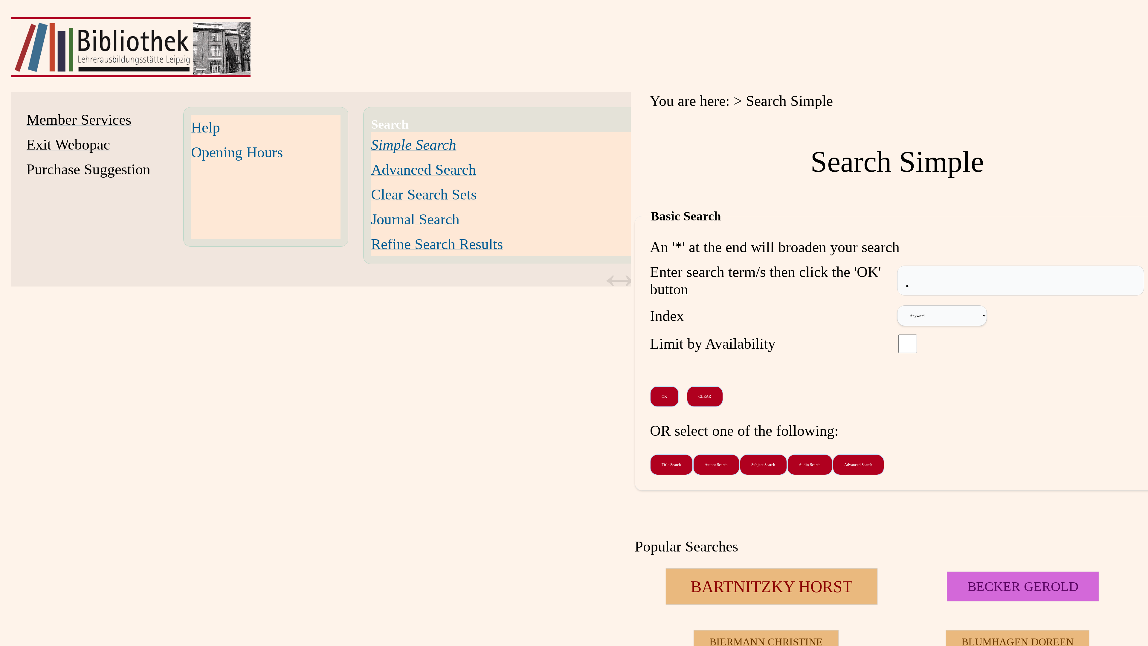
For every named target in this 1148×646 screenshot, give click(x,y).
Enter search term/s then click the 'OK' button (765, 280)
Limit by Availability (712, 343)
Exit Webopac (68, 144)
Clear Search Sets (424, 194)
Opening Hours (237, 152)
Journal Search (415, 219)
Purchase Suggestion (88, 169)
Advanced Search (423, 169)
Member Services (78, 119)
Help (205, 127)
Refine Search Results (437, 244)
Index (667, 315)
